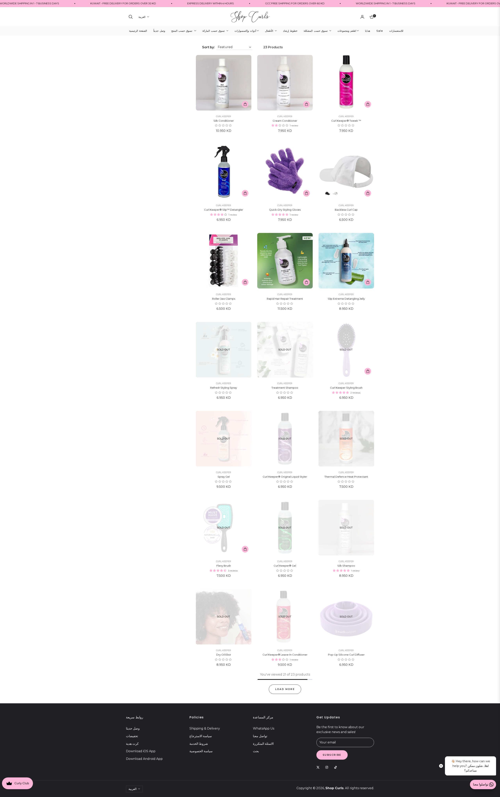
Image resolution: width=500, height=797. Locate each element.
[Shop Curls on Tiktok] (336, 767)
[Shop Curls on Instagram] (327, 767)
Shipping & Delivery (204, 728)
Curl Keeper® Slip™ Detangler (223, 209)
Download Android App (144, 759)
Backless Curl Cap (346, 209)
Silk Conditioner (223, 120)
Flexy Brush (223, 565)
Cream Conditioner (285, 120)
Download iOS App (140, 751)
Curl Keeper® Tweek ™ (346, 120)
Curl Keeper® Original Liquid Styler (285, 476)
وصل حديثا (133, 728)
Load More (285, 689)
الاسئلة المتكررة (263, 744)
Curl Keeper (223, 116)
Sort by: (208, 47)
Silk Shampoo (346, 565)
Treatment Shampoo (284, 387)
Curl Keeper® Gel (285, 565)
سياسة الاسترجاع (200, 736)
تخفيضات (132, 736)
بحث (256, 751)
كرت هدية (132, 744)
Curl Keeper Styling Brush (346, 387)
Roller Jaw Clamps (223, 298)
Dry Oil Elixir (223, 654)
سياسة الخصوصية (200, 751)
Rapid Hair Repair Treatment (285, 298)
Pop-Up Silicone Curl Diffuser (346, 654)
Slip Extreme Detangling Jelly (346, 298)
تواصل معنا (260, 736)
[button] (130, 17)
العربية (142, 16)
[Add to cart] (245, 104)
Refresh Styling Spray (223, 387)
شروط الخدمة (198, 744)
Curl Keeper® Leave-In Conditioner (284, 654)
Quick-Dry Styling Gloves (285, 209)
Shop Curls (334, 788)
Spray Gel (224, 476)
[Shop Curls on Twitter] (318, 767)
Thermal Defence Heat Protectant (346, 476)
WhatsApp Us (263, 728)
